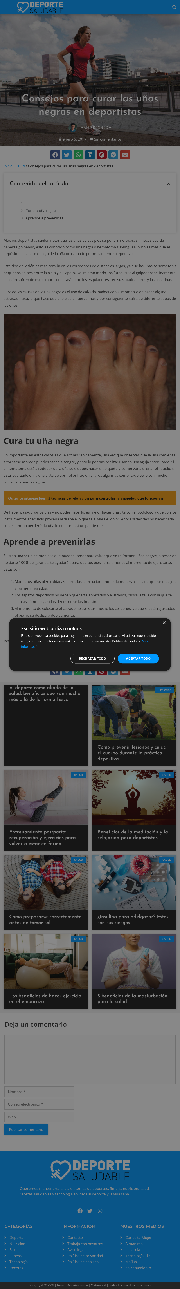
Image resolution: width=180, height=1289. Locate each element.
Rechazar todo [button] (92, 658)
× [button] (164, 623)
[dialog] (90, 644)
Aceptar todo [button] (138, 658)
